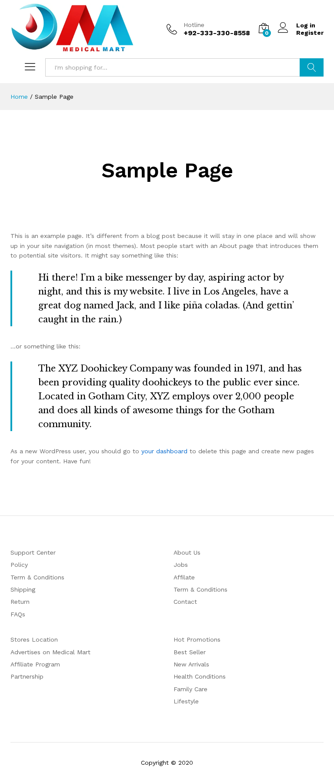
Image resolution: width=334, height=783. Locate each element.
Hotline (194, 24)
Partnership (26, 676)
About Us (187, 552)
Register (310, 32)
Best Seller (190, 652)
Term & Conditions (37, 577)
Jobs (181, 564)
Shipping (22, 589)
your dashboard (164, 451)
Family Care (190, 689)
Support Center (33, 552)
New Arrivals (191, 664)
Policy (19, 564)
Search (312, 67)
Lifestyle (186, 701)
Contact (185, 601)
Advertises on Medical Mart (50, 652)
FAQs (17, 614)
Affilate (184, 577)
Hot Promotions (197, 639)
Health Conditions (200, 676)
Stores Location (34, 639)
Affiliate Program (35, 664)
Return (20, 601)
